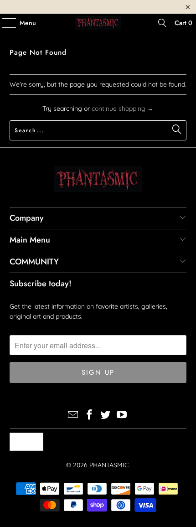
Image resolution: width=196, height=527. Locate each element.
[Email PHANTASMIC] (73, 415)
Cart (183, 22)
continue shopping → (123, 108)
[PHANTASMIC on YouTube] (122, 415)
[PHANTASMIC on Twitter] (106, 415)
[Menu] (4, 23)
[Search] (162, 23)
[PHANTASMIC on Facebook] (89, 415)
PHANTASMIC (109, 465)
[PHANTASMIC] (98, 23)
